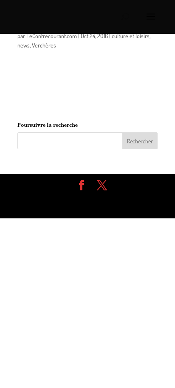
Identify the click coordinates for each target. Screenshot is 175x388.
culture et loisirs (131, 35)
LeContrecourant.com (51, 35)
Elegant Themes (81, 198)
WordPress (87, 207)
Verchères (44, 45)
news (23, 45)
